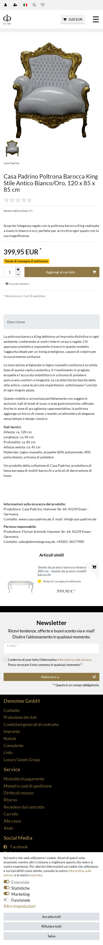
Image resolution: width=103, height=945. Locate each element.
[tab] (51, 322)
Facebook (19, 846)
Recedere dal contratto (24, 807)
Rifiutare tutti (51, 926)
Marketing (20, 894)
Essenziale (20, 882)
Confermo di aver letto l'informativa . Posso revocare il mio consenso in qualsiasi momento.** (50, 662)
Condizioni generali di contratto (31, 724)
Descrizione (16, 322)
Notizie (10, 738)
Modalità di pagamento (24, 778)
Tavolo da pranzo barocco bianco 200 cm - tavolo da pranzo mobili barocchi (62, 570)
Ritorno (10, 799)
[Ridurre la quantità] (18, 274)
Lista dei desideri (18, 284)
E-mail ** (13, 645)
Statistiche (20, 888)
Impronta (12, 731)
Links (8, 752)
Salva (51, 936)
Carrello (11, 813)
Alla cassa (12, 820)
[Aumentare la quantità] (18, 269)
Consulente (13, 745)
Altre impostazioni (19, 906)
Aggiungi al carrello (60, 272)
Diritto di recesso (19, 792)
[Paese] (25, 5)
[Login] (6, 5)
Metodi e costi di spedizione (28, 785)
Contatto (11, 710)
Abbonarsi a (50, 677)
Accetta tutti (51, 917)
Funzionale (20, 900)
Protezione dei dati (20, 717)
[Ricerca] (34, 5)
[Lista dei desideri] (42, 5)
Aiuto (8, 828)
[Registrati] (16, 5)
